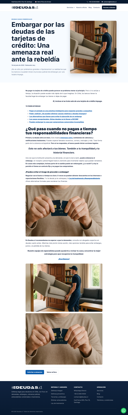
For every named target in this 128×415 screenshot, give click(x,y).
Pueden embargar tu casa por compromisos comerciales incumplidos (56, 122)
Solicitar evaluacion (34, 372)
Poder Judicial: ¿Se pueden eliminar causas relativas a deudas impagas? (58, 114)
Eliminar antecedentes (58, 400)
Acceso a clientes (109, 7)
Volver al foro (52, 372)
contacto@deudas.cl (110, 2)
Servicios (70, 7)
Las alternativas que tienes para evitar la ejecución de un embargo (55, 116)
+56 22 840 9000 (94, 2)
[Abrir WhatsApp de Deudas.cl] (123, 410)
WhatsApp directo (80, 391)
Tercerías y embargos (58, 397)
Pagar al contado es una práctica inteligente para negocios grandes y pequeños (60, 111)
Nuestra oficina (81, 7)
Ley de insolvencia (57, 403)
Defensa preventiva (58, 394)
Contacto (96, 7)
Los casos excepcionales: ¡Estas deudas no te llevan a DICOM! (53, 119)
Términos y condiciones (105, 400)
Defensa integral (56, 391)
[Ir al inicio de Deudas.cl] (27, 387)
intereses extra (66, 138)
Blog (90, 7)
